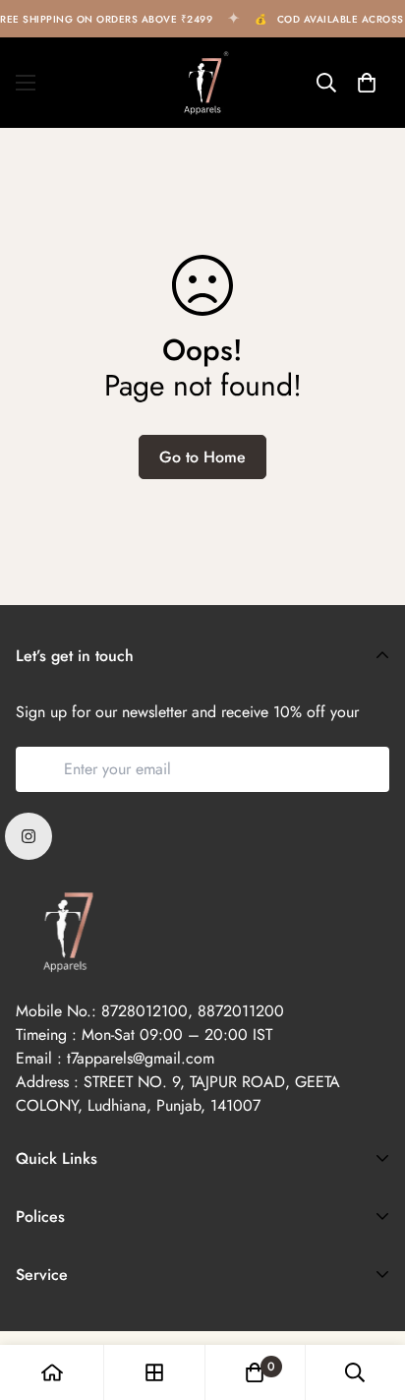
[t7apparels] (202, 82)
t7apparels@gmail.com (140, 1058)
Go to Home (202, 457)
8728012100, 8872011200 (192, 1011)
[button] (366, 82)
